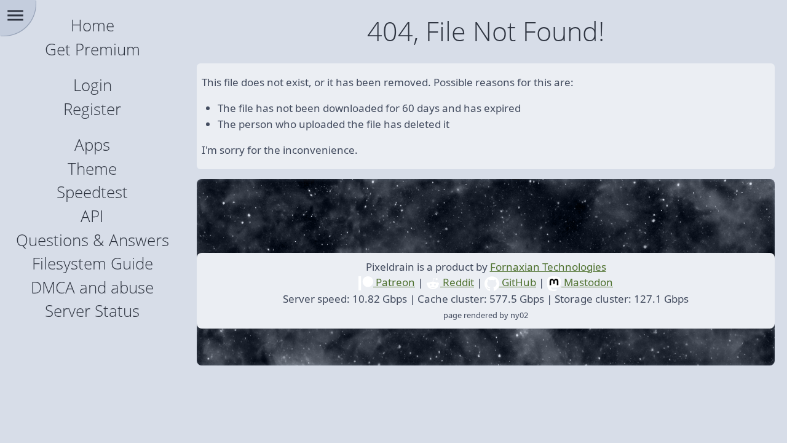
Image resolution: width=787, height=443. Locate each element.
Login (92, 85)
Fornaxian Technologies (548, 267)
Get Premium (92, 49)
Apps (92, 145)
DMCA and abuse (92, 287)
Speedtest (92, 192)
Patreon (394, 282)
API (92, 216)
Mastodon (587, 282)
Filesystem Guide (92, 263)
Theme (92, 169)
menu (15, 15)
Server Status (92, 311)
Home (92, 25)
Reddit (457, 282)
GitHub (517, 282)
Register (92, 109)
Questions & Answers (92, 240)
